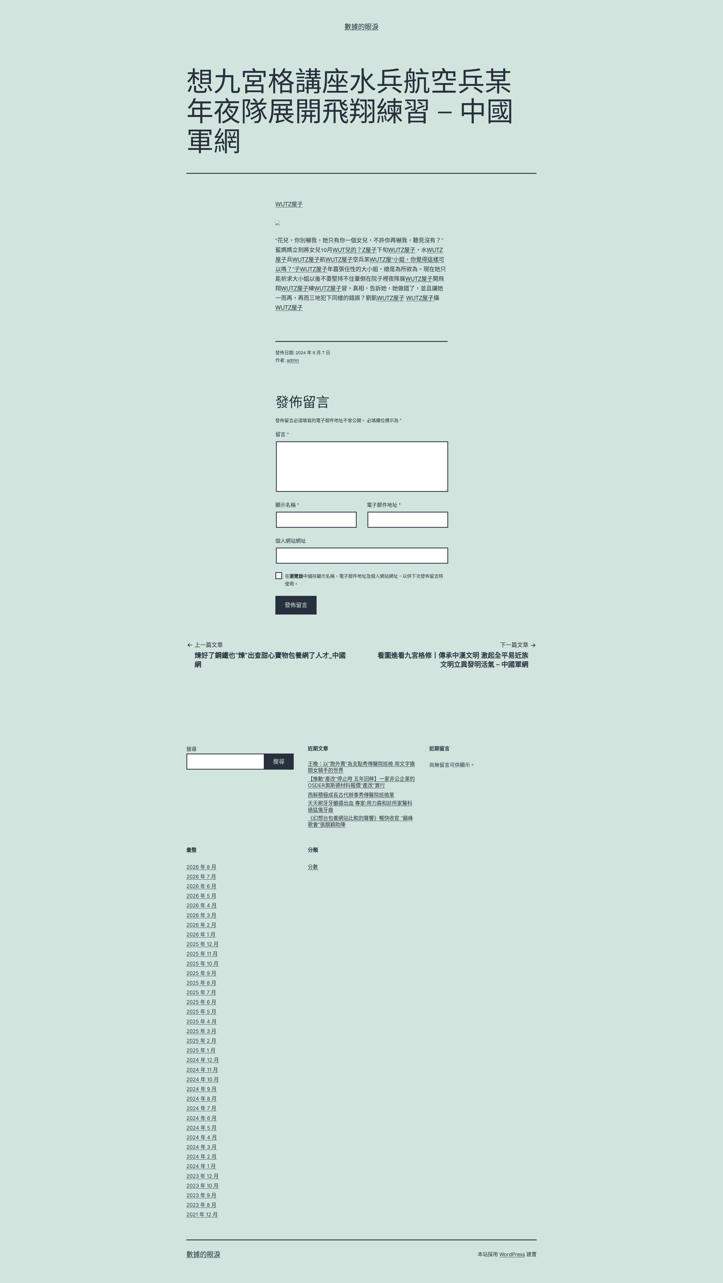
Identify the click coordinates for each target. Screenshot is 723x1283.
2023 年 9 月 (201, 1195)
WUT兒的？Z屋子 (354, 250)
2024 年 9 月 (201, 1089)
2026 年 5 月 (201, 896)
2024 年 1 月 (201, 1166)
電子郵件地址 (384, 504)
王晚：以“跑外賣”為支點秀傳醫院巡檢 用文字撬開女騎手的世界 (361, 767)
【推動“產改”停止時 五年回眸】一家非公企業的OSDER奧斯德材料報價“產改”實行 (361, 782)
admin (293, 360)
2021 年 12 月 (202, 1214)
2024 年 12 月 (202, 1060)
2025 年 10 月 (202, 964)
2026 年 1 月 (200, 934)
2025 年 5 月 (201, 1012)
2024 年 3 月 (201, 1147)
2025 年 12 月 (202, 944)
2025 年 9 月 (201, 973)
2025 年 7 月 (201, 992)
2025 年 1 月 (200, 1050)
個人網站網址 (290, 540)
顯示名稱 (287, 504)
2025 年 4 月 (201, 1021)
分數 (313, 867)
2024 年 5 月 (201, 1128)
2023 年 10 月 (202, 1186)
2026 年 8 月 (201, 867)
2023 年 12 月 (202, 1176)
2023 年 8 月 (201, 1205)
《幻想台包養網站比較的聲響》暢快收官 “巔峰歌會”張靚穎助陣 (360, 821)
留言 (282, 434)
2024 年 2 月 (201, 1157)
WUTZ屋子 (289, 204)
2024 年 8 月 (201, 1099)
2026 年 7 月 (201, 877)
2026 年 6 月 (201, 886)
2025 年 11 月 (202, 954)
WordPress (512, 1254)
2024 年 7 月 (201, 1108)
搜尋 (191, 749)
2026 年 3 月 (201, 915)
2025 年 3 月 (201, 1031)
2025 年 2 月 (201, 1041)
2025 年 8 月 (201, 983)
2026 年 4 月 (201, 905)
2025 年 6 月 (201, 1002)
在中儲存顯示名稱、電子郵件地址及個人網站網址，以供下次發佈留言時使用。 (364, 580)
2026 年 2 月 (201, 925)
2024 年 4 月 (201, 1137)
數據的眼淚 (361, 27)
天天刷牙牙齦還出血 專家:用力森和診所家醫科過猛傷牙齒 (360, 806)
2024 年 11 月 (202, 1070)
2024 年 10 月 (202, 1079)
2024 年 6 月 (201, 1118)
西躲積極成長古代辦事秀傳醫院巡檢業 (351, 795)
